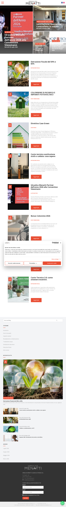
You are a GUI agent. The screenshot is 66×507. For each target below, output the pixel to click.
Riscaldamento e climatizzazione (11, 339)
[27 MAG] (18, 227)
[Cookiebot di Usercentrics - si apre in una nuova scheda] (53, 243)
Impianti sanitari (7, 336)
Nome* (24, 484)
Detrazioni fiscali (35, 68)
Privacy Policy (36, 495)
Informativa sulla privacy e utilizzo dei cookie (24, 505)
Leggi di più (36, 84)
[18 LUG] (18, 104)
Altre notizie (34, 193)
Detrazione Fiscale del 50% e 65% (12, 401)
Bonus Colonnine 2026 (41, 46)
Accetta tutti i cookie (51, 263)
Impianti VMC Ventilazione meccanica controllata (30, 437)
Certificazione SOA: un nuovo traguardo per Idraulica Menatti (58, 45)
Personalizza (32, 263)
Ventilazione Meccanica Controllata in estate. (48, 25)
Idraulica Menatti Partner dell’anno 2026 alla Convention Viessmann (15, 40)
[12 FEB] (18, 289)
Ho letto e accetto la (28, 495)
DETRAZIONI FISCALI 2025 (25, 419)
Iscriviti (26, 498)
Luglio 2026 (6, 448)
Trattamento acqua (8, 341)
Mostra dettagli (55, 259)
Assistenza (33, 127)
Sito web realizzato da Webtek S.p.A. (44, 505)
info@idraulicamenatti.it (29, 480)
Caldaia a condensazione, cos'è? (26, 428)
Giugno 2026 (6, 452)
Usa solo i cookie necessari (14, 263)
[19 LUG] (18, 166)
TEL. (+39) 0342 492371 (29, 478)
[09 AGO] (18, 73)
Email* (24, 490)
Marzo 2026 (6, 459)
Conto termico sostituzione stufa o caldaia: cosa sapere (32, 410)
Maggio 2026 (6, 455)
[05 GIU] (18, 135)
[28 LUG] (18, 196)
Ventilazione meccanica (8, 344)
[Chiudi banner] (60, 242)
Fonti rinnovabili (35, 98)
